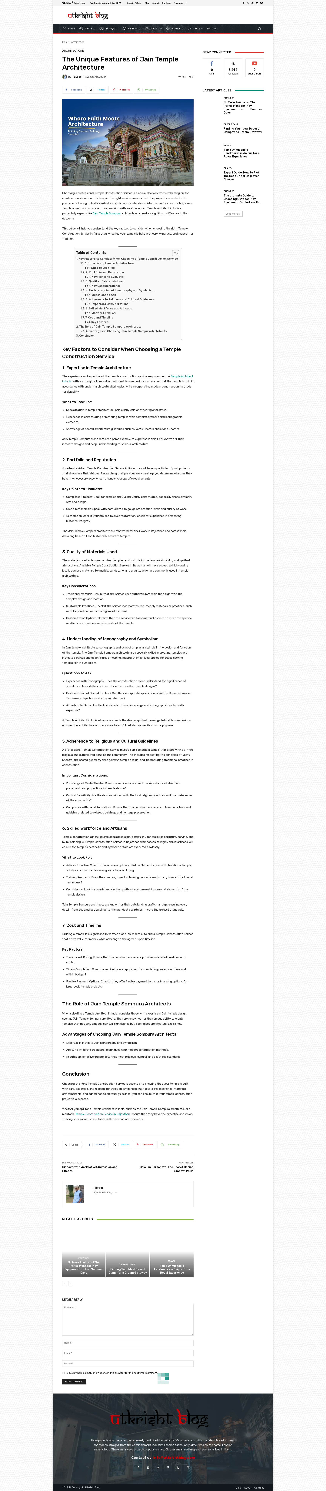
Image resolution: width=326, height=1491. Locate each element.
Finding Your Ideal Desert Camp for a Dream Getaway (128, 1271)
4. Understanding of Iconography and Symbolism (120, 290)
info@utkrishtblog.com (174, 1457)
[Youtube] (261, 3)
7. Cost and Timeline (99, 317)
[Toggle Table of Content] (173, 253)
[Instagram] (248, 3)
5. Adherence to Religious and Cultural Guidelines (120, 299)
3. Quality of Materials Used (105, 281)
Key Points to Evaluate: (108, 277)
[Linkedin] (158, 1467)
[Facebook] (243, 3)
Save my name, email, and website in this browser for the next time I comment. (112, 1372)
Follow (233, 61)
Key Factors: (100, 322)
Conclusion (87, 335)
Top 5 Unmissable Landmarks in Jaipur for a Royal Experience (172, 1269)
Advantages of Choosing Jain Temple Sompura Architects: (126, 331)
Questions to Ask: (104, 295)
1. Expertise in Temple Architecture (109, 263)
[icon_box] (180, 3)
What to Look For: (103, 267)
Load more (232, 213)
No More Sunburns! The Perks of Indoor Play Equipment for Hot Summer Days (84, 1267)
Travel (171, 1261)
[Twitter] (252, 3)
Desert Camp (127, 1265)
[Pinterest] (168, 1467)
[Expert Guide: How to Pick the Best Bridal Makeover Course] (212, 174)
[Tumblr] (178, 1467)
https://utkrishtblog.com (105, 1192)
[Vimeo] (257, 3)
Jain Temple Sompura (107, 213)
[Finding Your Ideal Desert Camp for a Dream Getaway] (128, 1251)
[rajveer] (65, 76)
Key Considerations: (106, 286)
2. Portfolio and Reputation (105, 272)
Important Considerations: (110, 304)
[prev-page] (64, 1283)
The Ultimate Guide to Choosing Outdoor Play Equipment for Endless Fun (242, 199)
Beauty (228, 168)
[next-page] (70, 1283)
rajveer (76, 77)
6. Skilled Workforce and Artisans (109, 308)
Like (212, 61)
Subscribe (255, 61)
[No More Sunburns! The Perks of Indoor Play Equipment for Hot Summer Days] (83, 1251)
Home (65, 42)
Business (83, 1258)
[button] (259, 28)
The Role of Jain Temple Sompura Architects (110, 326)
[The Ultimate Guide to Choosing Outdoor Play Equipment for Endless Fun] (212, 197)
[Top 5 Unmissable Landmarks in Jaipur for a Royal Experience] (172, 1251)
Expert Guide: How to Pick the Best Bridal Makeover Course (241, 176)
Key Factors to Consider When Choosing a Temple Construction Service (128, 258)
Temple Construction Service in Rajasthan (102, 1114)
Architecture (77, 42)
